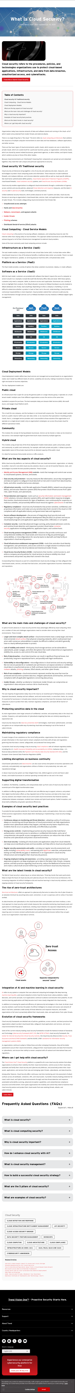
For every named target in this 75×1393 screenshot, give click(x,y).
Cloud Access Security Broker (20, 1231)
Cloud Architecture (35, 1242)
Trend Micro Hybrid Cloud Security (15, 79)
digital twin (47, 850)
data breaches (17, 208)
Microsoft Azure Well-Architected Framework (21, 1269)
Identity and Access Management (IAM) (18, 472)
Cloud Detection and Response (20, 1220)
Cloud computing (7, 234)
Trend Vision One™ (18, 1299)
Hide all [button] (70, 1108)
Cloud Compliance (57, 1242)
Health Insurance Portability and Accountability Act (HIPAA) (33, 749)
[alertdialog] (37, 1386)
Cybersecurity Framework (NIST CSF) (24, 1033)
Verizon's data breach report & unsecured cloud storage (25, 1263)
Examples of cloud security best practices (17, 117)
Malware (7, 212)
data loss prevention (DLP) (29, 723)
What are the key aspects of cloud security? (18, 108)
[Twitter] (14, 1341)
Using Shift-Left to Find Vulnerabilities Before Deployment (26, 1270)
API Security (59, 1226)
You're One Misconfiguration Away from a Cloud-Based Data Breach (29, 1267)
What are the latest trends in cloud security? (18, 120)
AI (2, 992)
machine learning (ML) (9, 995)
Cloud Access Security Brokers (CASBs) (54, 181)
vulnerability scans (23, 850)
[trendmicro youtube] (25, 1341)
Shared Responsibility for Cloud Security (19, 1265)
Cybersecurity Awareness (18, 1253)
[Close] (72, 1382)
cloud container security (25, 181)
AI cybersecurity (15, 191)
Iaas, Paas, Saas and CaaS (50, 1248)
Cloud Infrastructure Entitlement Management (28, 1226)
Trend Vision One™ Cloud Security (16, 1062)
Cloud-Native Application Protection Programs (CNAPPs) (51, 179)
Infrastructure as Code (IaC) (20, 1248)
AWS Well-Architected (12, 1272)
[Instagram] (20, 1341)
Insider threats (9, 216)
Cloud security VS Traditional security (17, 99)
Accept (44, 1389)
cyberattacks (58, 502)
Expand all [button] (62, 1108)
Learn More (7, 1094)
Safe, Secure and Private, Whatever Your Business (23, 1274)
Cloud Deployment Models (13, 105)
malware (7, 669)
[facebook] (9, 1341)
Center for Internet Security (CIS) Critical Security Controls (21, 1036)
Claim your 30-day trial (19, 1370)
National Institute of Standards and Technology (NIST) (24, 1276)
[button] (37, 1154)
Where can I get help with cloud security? (17, 123)
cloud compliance (42, 746)
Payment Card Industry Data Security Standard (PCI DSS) (43, 752)
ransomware (15, 212)
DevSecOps (48, 1237)
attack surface (21, 639)
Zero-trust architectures (10, 892)
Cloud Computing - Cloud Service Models (17, 102)
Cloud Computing (14, 1242)
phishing (20, 669)
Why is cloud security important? (15, 114)
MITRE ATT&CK (44, 1033)
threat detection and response (43, 188)
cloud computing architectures (52, 138)
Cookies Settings (30, 1389)
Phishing (7, 220)
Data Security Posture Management (22, 1237)
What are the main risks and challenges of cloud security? (23, 111)
